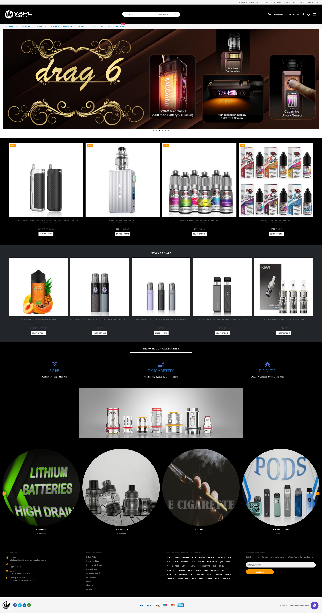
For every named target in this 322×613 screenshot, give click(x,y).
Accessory (67, 26)
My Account (276, 2)
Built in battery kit (21, 220)
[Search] (176, 14)
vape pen (75, 220)
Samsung (181, 570)
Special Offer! (106, 26)
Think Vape (200, 574)
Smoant (198, 570)
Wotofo (226, 579)
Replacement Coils (297, 319)
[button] (4, 493)
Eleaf (230, 557)
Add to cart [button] (124, 234)
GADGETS (81, 26)
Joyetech (175, 566)
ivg (168, 566)
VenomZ (193, 579)
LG (198, 566)
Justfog (185, 566)
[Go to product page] (38, 287)
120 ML (23, 319)
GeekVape (184, 562)
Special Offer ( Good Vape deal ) (50, 220)
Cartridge (276, 319)
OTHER (221, 566)
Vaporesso (171, 579)
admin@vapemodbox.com (19, 574)
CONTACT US (294, 14)
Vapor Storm (183, 579)
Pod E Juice (215, 220)
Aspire (194, 557)
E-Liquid (53, 26)
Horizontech (212, 562)
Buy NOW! (120, 25)
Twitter (20, 605)
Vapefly (228, 574)
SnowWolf (215, 570)
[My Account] (303, 14)
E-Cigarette (26, 26)
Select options (46, 234)
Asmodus (185, 557)
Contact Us (297, 2)
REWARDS (266, 2)
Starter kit (67, 220)
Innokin (228, 562)
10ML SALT (183, 220)
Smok (206, 570)
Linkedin (24, 605)
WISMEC (217, 579)
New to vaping (308, 2)
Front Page (122, 220)
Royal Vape (171, 570)
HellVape (201, 562)
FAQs (317, 2)
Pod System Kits (110, 319)
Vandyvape (219, 574)
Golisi (193, 562)
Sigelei (190, 570)
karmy (192, 566)
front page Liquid (201, 220)
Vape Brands (10, 26)
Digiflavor (221, 557)
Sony (223, 570)
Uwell (209, 574)
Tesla (192, 574)
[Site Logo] (18, 14)
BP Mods (202, 557)
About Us (287, 2)
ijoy (221, 562)
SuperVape (183, 574)
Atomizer (41, 26)
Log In (93, 26)
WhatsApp (29, 605)
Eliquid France (172, 562)
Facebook (15, 605)
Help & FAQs (91, 557)
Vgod (201, 579)
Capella (211, 557)
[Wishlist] (308, 14)
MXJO (214, 566)
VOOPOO (209, 579)
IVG (209, 220)
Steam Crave (171, 574)
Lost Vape (206, 566)
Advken (169, 557)
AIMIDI (177, 557)
